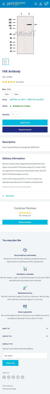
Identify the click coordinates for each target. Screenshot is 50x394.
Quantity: (6, 114)
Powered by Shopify (9, 389)
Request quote (25, 129)
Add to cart (25, 122)
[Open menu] (3, 4)
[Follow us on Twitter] (8, 377)
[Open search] (36, 4)
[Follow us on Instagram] (13, 377)
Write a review (25, 222)
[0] (45, 3)
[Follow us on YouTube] (18, 377)
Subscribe (10, 363)
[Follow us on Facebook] (4, 377)
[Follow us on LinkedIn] (22, 377)
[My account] (40, 4)
